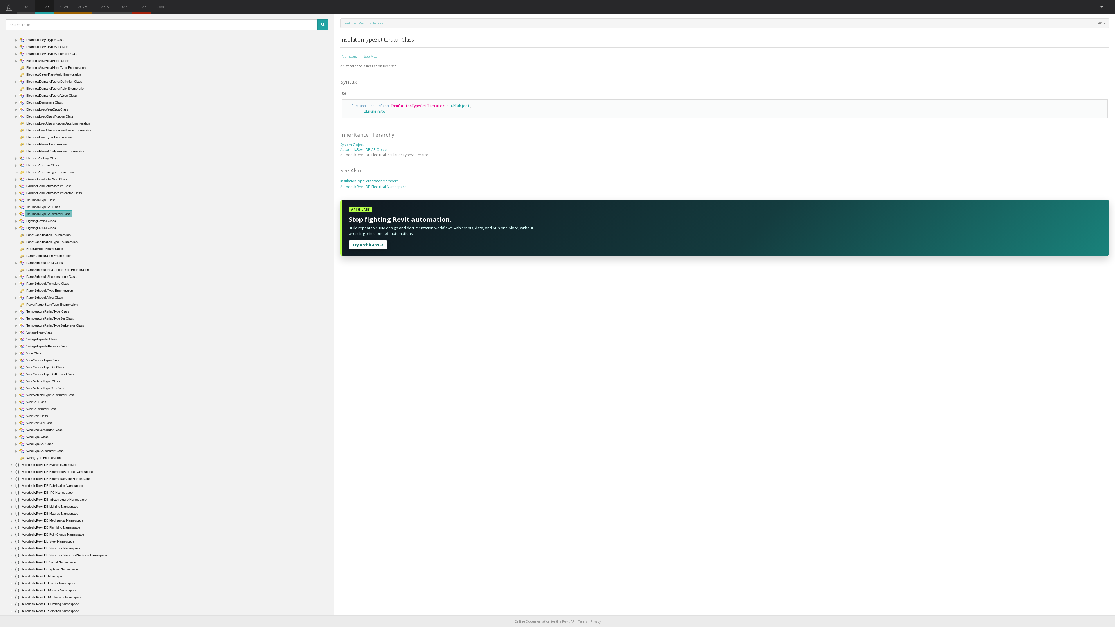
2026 (123, 6)
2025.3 (102, 6)
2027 (142, 6)
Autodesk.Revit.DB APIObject (364, 149)
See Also (370, 56)
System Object (352, 144)
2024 (64, 6)
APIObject (460, 105)
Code (161, 6)
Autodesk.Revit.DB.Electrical (364, 23)
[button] (1101, 7)
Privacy (596, 621)
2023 (45, 6)
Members (350, 56)
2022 (26, 6)
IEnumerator (375, 111)
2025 (82, 6)
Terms (582, 621)
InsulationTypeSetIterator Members (369, 181)
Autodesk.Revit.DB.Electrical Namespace (373, 186)
